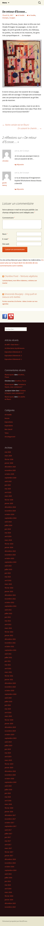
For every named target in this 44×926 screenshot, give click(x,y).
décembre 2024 (10, 507)
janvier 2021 (9, 679)
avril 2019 (8, 756)
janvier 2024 (9, 547)
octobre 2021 (9, 646)
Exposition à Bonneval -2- (13, 355)
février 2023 (9, 588)
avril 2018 (8, 800)
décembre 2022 (10, 595)
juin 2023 (8, 573)
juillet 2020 (8, 701)
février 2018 (9, 808)
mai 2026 (8, 452)
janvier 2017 (9, 856)
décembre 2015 (10, 903)
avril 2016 (8, 889)
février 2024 (9, 544)
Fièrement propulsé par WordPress (14, 921)
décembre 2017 (10, 815)
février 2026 (9, 459)
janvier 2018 (9, 811)
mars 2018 (8, 804)
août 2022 (8, 610)
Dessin (7, 418)
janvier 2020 (9, 723)
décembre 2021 (10, 639)
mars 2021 (8, 672)
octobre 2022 (9, 602)
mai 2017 (8, 841)
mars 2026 (8, 456)
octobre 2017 (9, 822)
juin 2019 (8, 749)
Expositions (9, 422)
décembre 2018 (10, 771)
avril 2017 (8, 845)
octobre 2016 (9, 867)
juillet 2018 (8, 789)
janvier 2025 (9, 503)
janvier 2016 (9, 900)
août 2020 (8, 698)
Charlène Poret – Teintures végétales (21, 276)
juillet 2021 (8, 657)
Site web (5, 244)
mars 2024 (8, 540)
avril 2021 (8, 668)
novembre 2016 (10, 863)
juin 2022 (8, 617)
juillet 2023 (8, 569)
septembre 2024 (10, 518)
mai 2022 (8, 621)
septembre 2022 (10, 606)
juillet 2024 (8, 525)
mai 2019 (8, 753)
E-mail (5, 239)
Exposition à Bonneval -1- (13, 359)
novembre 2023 (10, 555)
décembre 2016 (10, 859)
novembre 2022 (10, 599)
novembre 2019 (10, 731)
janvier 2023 (9, 591)
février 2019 (9, 764)
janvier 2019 (9, 767)
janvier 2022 (9, 635)
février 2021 (9, 676)
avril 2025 (8, 492)
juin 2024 (8, 529)
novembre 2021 (10, 643)
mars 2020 (8, 716)
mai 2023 (8, 577)
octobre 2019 (9, 734)
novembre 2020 (10, 687)
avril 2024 (8, 536)
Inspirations (9, 426)
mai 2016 (8, 885)
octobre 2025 (9, 474)
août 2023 (8, 566)
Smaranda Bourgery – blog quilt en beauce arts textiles (19, 295)
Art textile (20, 15)
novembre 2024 (10, 511)
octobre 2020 (9, 690)
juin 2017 (8, 837)
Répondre (20, 164)
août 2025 (8, 481)
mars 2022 (8, 628)
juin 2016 (8, 881)
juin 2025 (8, 485)
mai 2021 (8, 665)
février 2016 (9, 896)
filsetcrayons (9, 375)
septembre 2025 (10, 478)
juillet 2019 (8, 745)
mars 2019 (8, 760)
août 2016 (8, 874)
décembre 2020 (10, 683)
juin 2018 (8, 793)
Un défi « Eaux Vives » (12, 344)
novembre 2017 (10, 819)
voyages (12, 18)
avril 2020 (8, 712)
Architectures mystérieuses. (15, 348)
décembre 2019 (10, 727)
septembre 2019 (10, 738)
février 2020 (9, 720)
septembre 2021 (10, 650)
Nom (5, 234)
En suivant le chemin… (30, 128)
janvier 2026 (9, 463)
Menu (4, 2)
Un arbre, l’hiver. (20, 381)
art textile (32, 15)
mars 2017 (8, 848)
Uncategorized (10, 437)
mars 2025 (8, 496)
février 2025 (9, 500)
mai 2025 (8, 489)
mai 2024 (8, 533)
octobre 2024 (9, 514)
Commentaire (8, 217)
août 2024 (8, 522)
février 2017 (9, 852)
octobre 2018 (9, 778)
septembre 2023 (10, 562)
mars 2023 (8, 584)
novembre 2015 (10, 907)
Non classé (8, 429)
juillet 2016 (8, 878)
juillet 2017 (8, 834)
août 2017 (8, 830)
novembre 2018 (10, 775)
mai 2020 (8, 709)
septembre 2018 (10, 782)
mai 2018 (8, 797)
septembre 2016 (10, 870)
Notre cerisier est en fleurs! (15, 124)
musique (5, 18)
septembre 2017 (10, 826)
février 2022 (9, 632)
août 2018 (8, 786)
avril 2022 (8, 624)
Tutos (7, 433)
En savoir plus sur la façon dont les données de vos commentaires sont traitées (22, 263)
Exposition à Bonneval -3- (13, 352)
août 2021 (8, 654)
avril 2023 (8, 580)
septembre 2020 (10, 694)
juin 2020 (8, 705)
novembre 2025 (10, 470)
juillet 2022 (8, 613)
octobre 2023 (9, 558)
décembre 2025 (10, 467)
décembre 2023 (10, 551)
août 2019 (8, 742)
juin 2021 (8, 661)
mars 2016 (8, 892)
